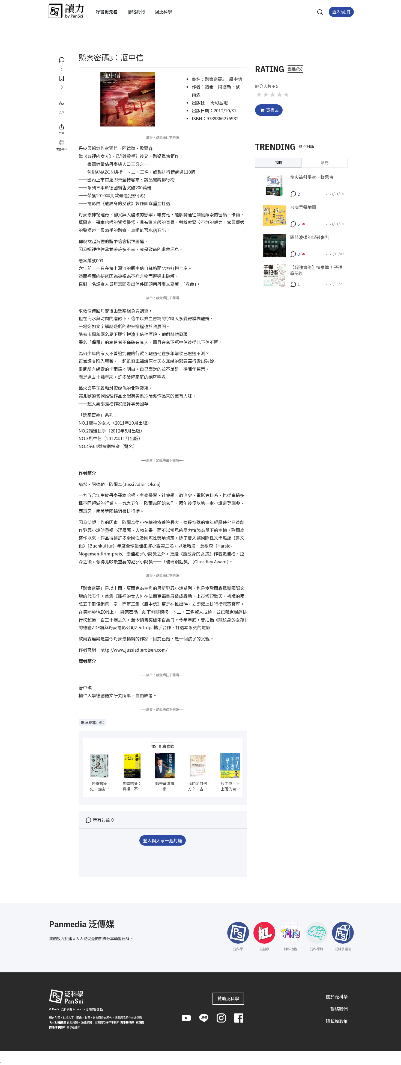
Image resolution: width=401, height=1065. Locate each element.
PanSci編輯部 (58, 1022)
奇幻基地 (219, 102)
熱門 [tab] (324, 162)
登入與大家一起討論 (162, 840)
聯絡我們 (136, 11)
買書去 (272, 110)
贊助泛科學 (228, 998)
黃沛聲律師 (127, 1022)
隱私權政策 (337, 1021)
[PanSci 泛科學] (65, 11)
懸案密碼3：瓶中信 (223, 79)
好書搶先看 (107, 11)
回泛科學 (163, 11)
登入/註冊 (341, 11)
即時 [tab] (278, 162)
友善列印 (61, 149)
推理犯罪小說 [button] (92, 722)
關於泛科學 (337, 996)
